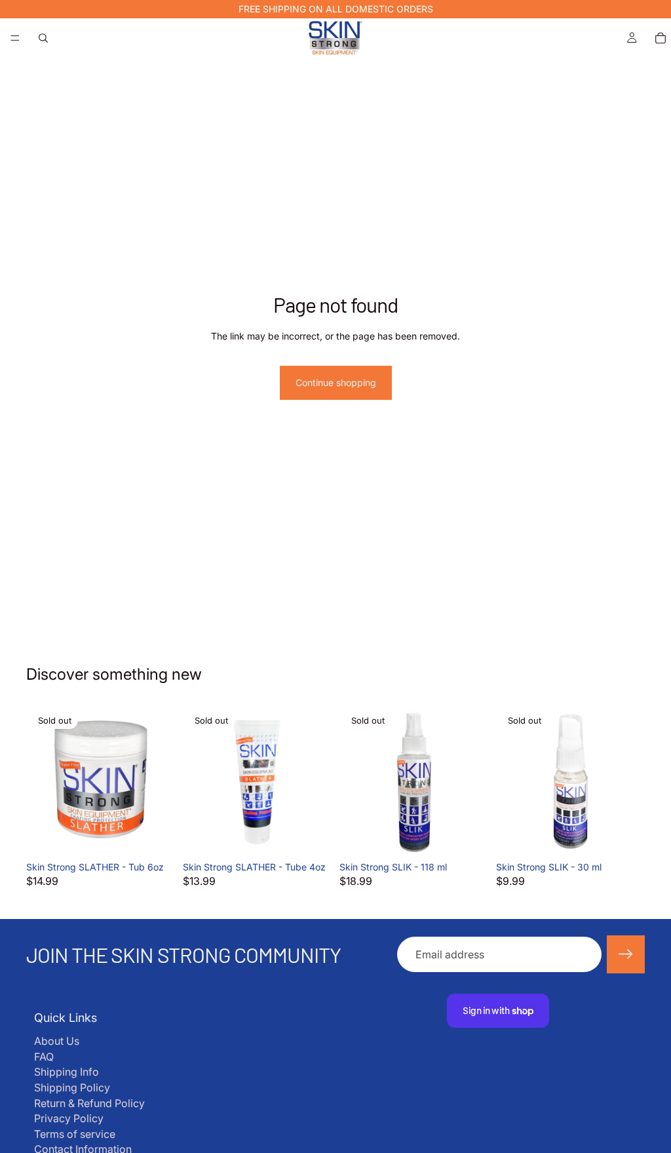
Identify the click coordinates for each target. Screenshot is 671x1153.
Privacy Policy (69, 1118)
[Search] (43, 38)
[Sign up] (626, 954)
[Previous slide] (40, 780)
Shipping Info (66, 1071)
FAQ (44, 1056)
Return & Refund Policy (89, 1103)
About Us (56, 1040)
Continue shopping (336, 382)
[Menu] (15, 38)
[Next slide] (160, 780)
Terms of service (74, 1134)
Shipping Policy (72, 1087)
